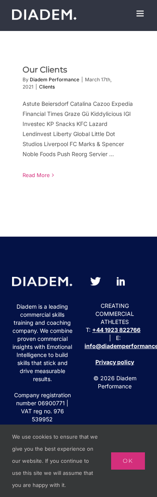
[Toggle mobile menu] (140, 13)
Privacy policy (114, 362)
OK (128, 460)
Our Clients (45, 70)
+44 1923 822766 (116, 329)
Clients (47, 87)
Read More (36, 175)
